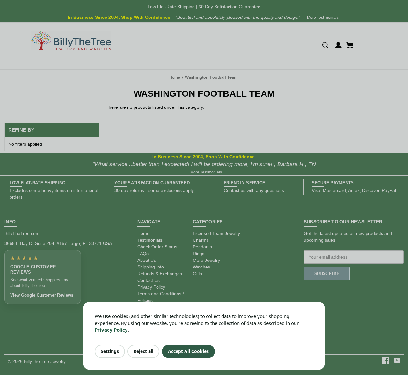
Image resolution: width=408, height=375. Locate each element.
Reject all (143, 351)
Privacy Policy (111, 330)
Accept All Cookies (188, 351)
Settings (110, 351)
